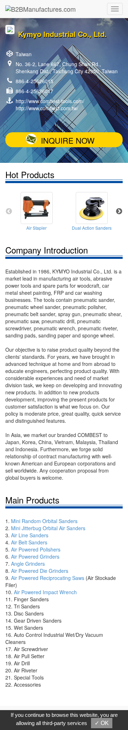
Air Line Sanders (29, 535)
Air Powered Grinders (35, 556)
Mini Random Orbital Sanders (44, 520)
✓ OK (102, 723)
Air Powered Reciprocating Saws (47, 577)
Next (119, 211)
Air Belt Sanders (29, 542)
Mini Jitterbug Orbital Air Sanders (48, 528)
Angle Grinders (28, 563)
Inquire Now (68, 140)
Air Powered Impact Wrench (45, 592)
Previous (8, 211)
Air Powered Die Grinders (39, 570)
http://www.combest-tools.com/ (50, 101)
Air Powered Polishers (35, 549)
